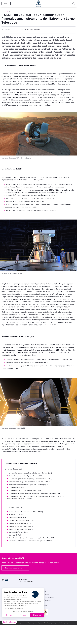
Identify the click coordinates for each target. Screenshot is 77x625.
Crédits (27, 623)
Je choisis (23, 615)
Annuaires (44, 605)
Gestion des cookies (64, 623)
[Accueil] (38, 3)
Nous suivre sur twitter (26, 581)
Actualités (12, 12)
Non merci (9, 615)
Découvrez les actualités (13, 568)
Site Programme (46, 600)
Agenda (43, 591)
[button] (9, 622)
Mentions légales (37, 623)
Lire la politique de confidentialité (13, 608)
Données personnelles (50, 623)
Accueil (4, 12)
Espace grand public (47, 597)
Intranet (43, 603)
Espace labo (45, 594)
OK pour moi (37, 615)
